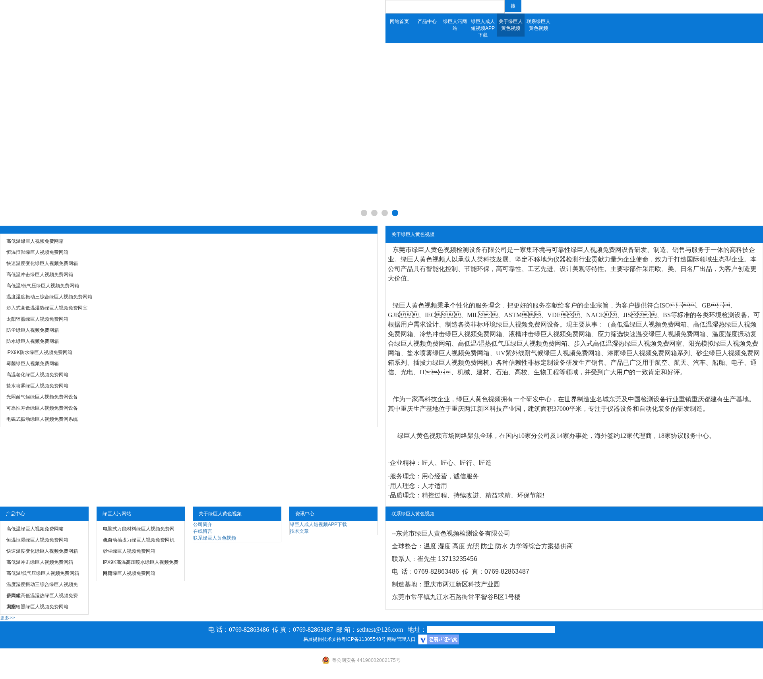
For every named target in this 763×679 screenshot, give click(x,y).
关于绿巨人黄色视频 (511, 25)
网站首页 (399, 21)
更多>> (7, 618)
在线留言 (202, 531)
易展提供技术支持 (322, 639)
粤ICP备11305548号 (363, 639)
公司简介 (202, 524)
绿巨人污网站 (455, 25)
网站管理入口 (401, 639)
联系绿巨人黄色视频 (538, 25)
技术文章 (299, 531)
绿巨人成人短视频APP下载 (483, 28)
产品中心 (427, 21)
